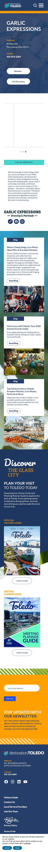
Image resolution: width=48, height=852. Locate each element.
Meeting (9, 591)
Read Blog (14, 280)
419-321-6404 (10, 774)
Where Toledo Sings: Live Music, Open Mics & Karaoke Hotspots (22, 248)
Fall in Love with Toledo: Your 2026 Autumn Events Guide (24, 327)
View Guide (22, 581)
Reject (17, 848)
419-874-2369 (14, 56)
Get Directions (18, 81)
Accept (7, 848)
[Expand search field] (35, 5)
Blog (15, 240)
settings (27, 843)
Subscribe (10, 699)
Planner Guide (12, 594)
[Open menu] (41, 5)
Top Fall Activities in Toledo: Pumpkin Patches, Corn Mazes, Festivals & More (22, 391)
